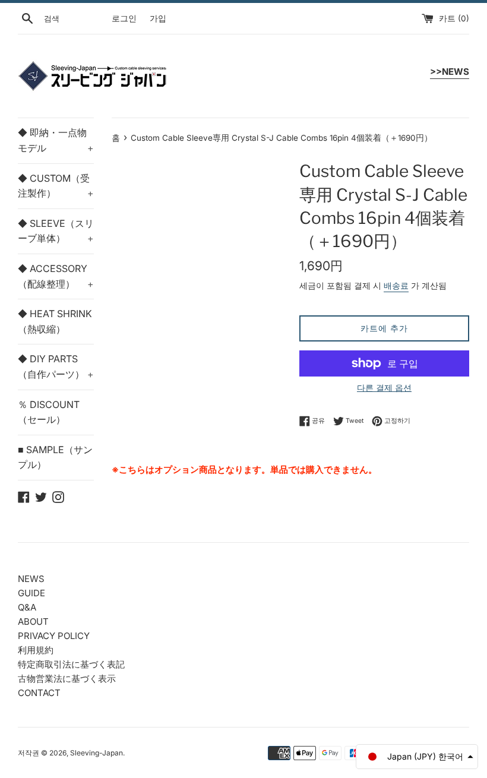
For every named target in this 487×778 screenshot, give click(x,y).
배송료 (396, 285)
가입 (158, 18)
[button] (417, 756)
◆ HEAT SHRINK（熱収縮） (55, 321)
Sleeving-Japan (96, 752)
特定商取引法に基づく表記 (71, 664)
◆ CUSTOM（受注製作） (56, 186)
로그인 (124, 18)
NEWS (31, 578)
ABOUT (33, 621)
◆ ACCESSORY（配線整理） (56, 276)
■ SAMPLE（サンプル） (55, 457)
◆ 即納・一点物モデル (56, 140)
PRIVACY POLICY (54, 635)
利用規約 (35, 650)
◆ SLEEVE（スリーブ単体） (56, 231)
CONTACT (39, 692)
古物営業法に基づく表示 (67, 678)
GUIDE (31, 593)
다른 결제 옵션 (384, 387)
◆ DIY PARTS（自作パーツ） (56, 366)
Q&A (27, 607)
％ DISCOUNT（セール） (49, 412)
